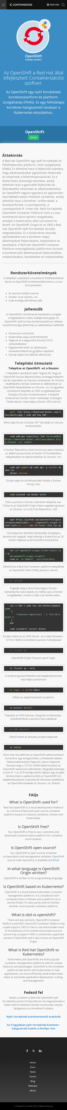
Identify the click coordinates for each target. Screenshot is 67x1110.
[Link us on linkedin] (40, 1051)
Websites (32, 1085)
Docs (32, 1067)
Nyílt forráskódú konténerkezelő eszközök (34, 1016)
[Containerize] (20, 4)
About (33, 1090)
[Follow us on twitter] (34, 1051)
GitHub (33, 137)
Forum (32, 1076)
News (33, 1071)
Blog (32, 1081)
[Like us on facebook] (27, 1051)
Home (33, 1062)
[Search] (63, 4)
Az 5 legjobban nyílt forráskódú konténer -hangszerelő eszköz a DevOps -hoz (33, 1026)
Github (55, 860)
